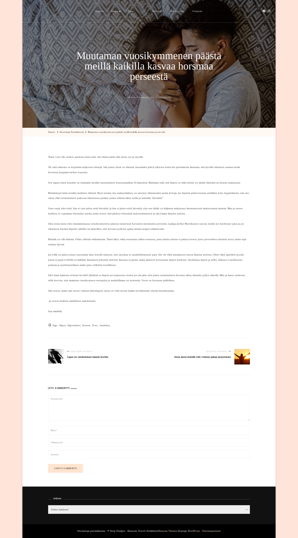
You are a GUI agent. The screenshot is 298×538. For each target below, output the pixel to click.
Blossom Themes (167, 530)
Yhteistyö (157, 11)
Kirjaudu (197, 11)
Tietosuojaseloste (211, 530)
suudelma (105, 325)
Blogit (114, 11)
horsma (86, 325)
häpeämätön (74, 325)
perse (95, 325)
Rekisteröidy (178, 11)
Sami (131, 11)
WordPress (194, 530)
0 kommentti (164, 98)
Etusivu (100, 11)
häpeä (62, 325)
